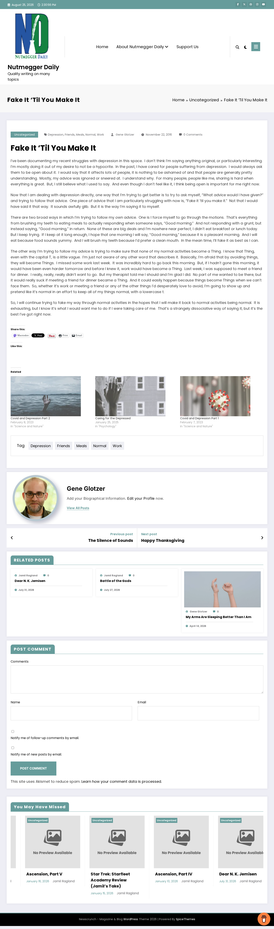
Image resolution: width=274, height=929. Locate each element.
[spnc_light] (245, 46)
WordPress (130, 919)
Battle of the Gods (115, 581)
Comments (19, 661)
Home (102, 47)
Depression (55, 135)
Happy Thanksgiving (162, 540)
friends (70, 135)
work (100, 135)
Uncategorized (24, 135)
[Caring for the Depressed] (135, 396)
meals (80, 135)
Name (15, 702)
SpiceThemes (185, 919)
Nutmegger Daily (33, 67)
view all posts (78, 508)
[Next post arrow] (262, 538)
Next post (149, 534)
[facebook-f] (237, 4)
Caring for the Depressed (113, 418)
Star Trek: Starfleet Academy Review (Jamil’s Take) (50, 880)
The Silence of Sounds (110, 540)
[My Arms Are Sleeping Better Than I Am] (222, 589)
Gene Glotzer (125, 135)
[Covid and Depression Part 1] (220, 396)
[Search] (237, 46)
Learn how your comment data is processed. (121, 781)
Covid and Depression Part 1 (199, 418)
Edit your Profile (141, 498)
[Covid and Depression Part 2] (51, 396)
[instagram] (257, 4)
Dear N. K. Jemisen (30, 581)
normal (90, 135)
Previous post (121, 534)
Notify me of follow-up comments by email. (45, 738)
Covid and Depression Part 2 (30, 418)
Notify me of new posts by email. (36, 754)
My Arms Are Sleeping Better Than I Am (218, 617)
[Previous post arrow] (12, 538)
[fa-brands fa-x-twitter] (244, 4)
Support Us (188, 47)
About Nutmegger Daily (140, 47)
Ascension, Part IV (113, 874)
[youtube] (263, 4)
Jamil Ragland (28, 575)
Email (142, 702)
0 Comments (193, 135)
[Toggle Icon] (255, 46)
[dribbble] (250, 4)
